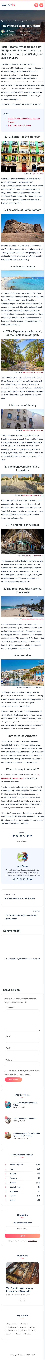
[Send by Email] (31, 836)
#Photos (18, 1334)
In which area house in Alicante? (20, 898)
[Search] (36, 5)
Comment (10, 1008)
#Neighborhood (11, 1324)
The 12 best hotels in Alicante (19, 125)
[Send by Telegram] (28, 836)
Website (9, 1060)
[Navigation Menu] (41, 5)
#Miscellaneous (22, 841)
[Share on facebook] (14, 836)
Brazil (12, 1200)
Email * (8, 1048)
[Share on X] (17, 836)
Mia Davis (9, 1294)
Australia (13, 1173)
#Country (23, 1324)
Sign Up (22, 1236)
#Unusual (27, 1334)
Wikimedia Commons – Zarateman (33, 372)
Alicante (10, 21)
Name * (8, 1036)
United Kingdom (16, 1165)
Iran (11, 1169)
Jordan (13, 1196)
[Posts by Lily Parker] (3, 31)
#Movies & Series (11, 1330)
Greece (13, 1182)
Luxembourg (15, 1187)
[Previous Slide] (20, 1300)
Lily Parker (10, 31)
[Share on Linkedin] (21, 836)
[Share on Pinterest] (24, 836)
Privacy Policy (32, 1241)
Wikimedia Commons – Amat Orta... (32, 495)
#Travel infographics (28, 1330)
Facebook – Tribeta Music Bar (34, 556)
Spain (3, 21)
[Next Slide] (24, 1300)
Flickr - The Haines (37, 173)
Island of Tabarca (24, 266)
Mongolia (13, 1178)
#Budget (23, 1327)
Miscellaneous (24, 31)
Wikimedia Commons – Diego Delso (32, 619)
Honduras (14, 1191)
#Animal (8, 1334)
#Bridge (32, 1327)
